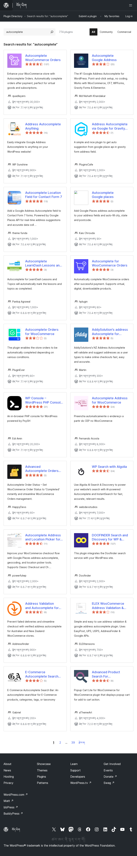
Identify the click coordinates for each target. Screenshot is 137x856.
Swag (109, 783)
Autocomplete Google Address (104, 58)
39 (73, 742)
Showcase (44, 764)
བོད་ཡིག (16, 829)
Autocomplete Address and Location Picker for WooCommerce (43, 537)
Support (75, 770)
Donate (110, 776)
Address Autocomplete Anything (43, 126)
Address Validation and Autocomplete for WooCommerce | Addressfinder (42, 606)
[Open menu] (131, 5)
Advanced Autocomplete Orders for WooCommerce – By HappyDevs (42, 469)
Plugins (41, 776)
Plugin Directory (13, 16)
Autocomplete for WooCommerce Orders (109, 263)
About (7, 764)
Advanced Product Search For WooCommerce (106, 674)
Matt (9, 801)
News (7, 770)
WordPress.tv (81, 783)
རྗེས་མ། (82, 742)
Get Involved (112, 764)
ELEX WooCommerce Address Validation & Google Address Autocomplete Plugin (108, 606)
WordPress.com (16, 794)
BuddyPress (13, 813)
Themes (42, 770)
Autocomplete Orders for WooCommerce (42, 332)
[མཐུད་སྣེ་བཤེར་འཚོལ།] (51, 32)
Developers (77, 776)
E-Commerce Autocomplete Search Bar (41, 674)
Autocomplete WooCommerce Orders (43, 58)
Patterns (42, 783)
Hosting (9, 776)
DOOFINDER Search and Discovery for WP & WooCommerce (110, 537)
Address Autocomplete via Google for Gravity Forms (110, 126)
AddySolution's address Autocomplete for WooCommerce (110, 332)
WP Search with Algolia (109, 467)
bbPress (11, 807)
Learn (74, 764)
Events (108, 770)
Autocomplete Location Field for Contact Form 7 (43, 195)
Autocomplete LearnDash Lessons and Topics (43, 263)
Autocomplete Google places (103, 195)
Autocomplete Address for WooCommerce (110, 400)
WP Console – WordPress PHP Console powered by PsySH (43, 400)
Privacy (8, 783)
